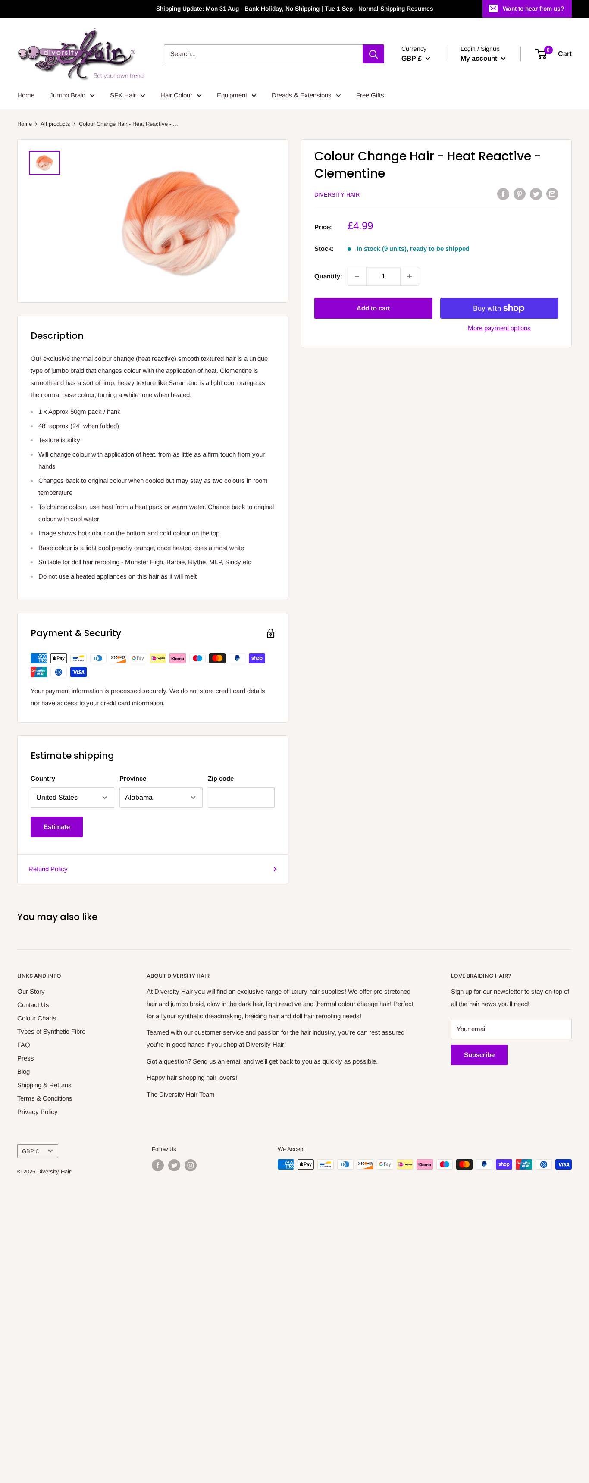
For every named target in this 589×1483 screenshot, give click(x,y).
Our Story (31, 991)
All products (55, 124)
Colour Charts (36, 1018)
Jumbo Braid (67, 95)
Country (43, 778)
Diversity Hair (337, 194)
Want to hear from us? (533, 8)
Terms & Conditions (44, 1098)
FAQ (23, 1044)
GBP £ (30, 1151)
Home (25, 95)
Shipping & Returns (44, 1085)
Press (25, 1058)
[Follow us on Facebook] (158, 1165)
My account (480, 58)
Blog (23, 1071)
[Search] (373, 53)
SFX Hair (123, 95)
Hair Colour (176, 95)
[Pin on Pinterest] (520, 194)
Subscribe (479, 1054)
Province (132, 778)
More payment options (499, 328)
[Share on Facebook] (503, 194)
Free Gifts (370, 95)
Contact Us (33, 1004)
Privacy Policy (37, 1111)
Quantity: (328, 276)
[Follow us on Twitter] (174, 1165)
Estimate (57, 826)
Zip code (221, 778)
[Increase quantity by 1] (410, 276)
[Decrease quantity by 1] (357, 276)
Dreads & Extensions (302, 95)
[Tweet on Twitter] (536, 194)
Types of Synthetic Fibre (51, 1031)
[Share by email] (552, 194)
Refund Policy (48, 869)
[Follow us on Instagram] (191, 1165)
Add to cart (373, 308)
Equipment (232, 95)
